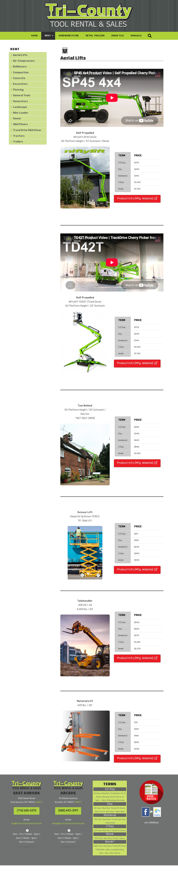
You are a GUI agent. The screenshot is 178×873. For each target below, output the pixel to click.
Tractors (19, 135)
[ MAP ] (38, 802)
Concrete (19, 78)
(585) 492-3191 (68, 810)
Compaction (21, 72)
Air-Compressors (24, 60)
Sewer (17, 118)
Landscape (20, 107)
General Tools (21, 95)
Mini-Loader (20, 112)
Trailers (18, 141)
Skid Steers (20, 124)
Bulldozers (20, 66)
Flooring (18, 89)
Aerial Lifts (20, 55)
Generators (20, 101)
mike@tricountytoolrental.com (68, 823)
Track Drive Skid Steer (27, 130)
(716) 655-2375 (26, 810)
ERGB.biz (154, 822)
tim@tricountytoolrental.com (26, 823)
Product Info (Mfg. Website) (135, 198)
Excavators (20, 84)
